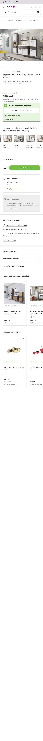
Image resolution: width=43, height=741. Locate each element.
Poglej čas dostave (14, 189)
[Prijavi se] (31, 7)
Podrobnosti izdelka (11, 258)
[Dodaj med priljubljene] (5, 167)
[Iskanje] (5, 12)
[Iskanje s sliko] (37, 12)
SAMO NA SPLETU (9, 93)
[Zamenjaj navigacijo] (3, 7)
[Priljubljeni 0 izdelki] (35, 7)
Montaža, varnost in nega (13, 266)
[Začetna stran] (3, 20)
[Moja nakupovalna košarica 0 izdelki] (40, 7)
